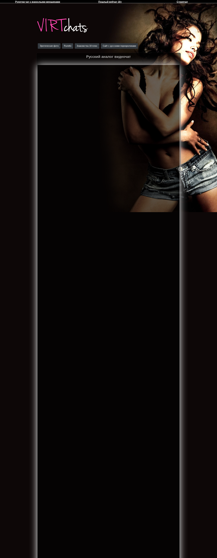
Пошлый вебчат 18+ (110, 2)
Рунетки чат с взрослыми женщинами (37, 2)
